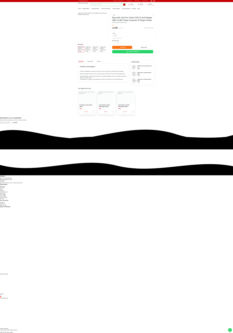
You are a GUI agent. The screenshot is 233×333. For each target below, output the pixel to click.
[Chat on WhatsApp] (230, 330)
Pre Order (2, 198)
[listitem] (81, 49)
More (113, 25)
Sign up (153, 5)
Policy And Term (3, 205)
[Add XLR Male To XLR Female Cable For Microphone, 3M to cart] (94, 111)
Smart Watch (2, 193)
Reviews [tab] (99, 61)
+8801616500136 (8, 178)
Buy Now (86, 111)
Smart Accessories (4, 191)
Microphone (2, 186)
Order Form (2, 203)
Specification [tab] (90, 61)
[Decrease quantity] (113, 43)
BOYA (114, 15)
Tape (1, 189)
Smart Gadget (3, 194)
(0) (152, 15)
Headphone (2, 187)
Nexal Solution (10, 332)
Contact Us (2, 202)
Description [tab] (81, 61)
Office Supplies (3, 195)
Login (149, 5)
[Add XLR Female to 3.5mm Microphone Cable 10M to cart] (133, 111)
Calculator (2, 190)
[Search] (124, 4)
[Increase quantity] (121, 43)
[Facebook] (151, 1)
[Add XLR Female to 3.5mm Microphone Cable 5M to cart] (113, 111)
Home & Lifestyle (3, 197)
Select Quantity (115, 40)
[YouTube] (154, 1)
